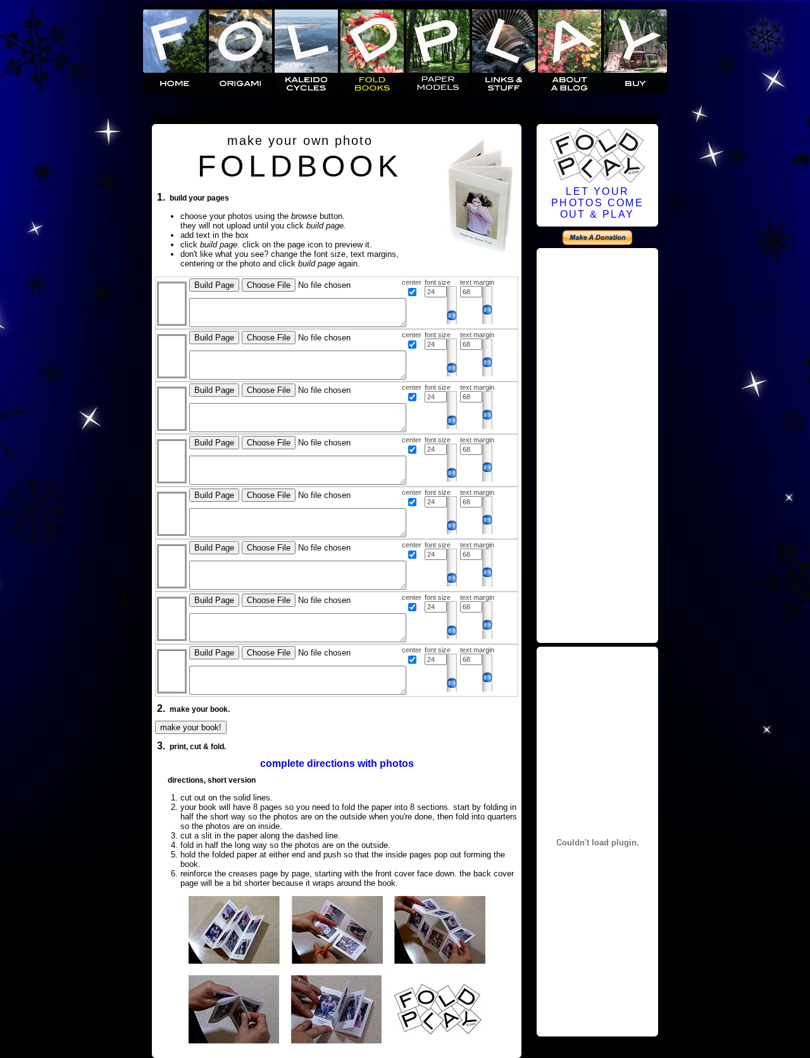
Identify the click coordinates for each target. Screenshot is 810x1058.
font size (438, 282)
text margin (477, 282)
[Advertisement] (597, 443)
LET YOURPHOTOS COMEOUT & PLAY (597, 203)
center (411, 282)
